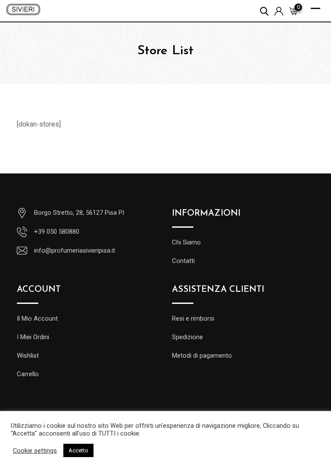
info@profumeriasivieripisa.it (74, 250)
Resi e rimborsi (193, 318)
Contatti (183, 261)
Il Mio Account (37, 318)
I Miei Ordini (33, 337)
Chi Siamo (186, 242)
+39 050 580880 (56, 231)
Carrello (28, 374)
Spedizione (187, 337)
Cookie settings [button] (35, 451)
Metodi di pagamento (202, 355)
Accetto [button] (78, 450)
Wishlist (28, 355)
